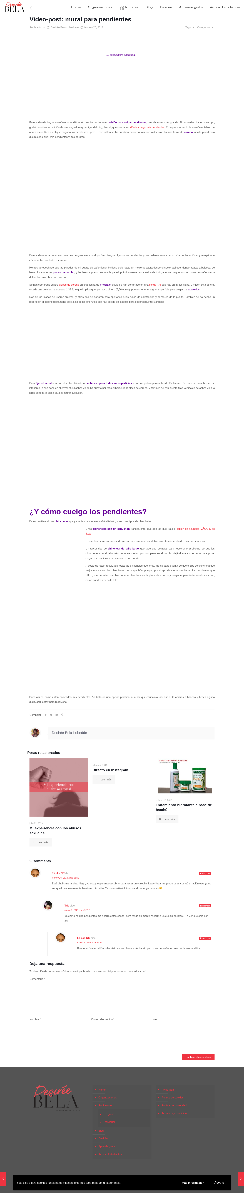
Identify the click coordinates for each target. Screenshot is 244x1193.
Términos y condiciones (176, 1113)
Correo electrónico (102, 1019)
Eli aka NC (58, 873)
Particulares (105, 1105)
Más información (193, 1182)
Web (155, 1019)
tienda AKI (154, 284)
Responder (205, 873)
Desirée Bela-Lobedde (63, 27)
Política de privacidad (174, 1105)
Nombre (35, 1019)
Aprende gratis (106, 1146)
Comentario (37, 978)
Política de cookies (173, 1097)
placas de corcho (69, 284)
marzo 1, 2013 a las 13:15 (89, 942)
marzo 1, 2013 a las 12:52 (77, 910)
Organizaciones (107, 1097)
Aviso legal (168, 1089)
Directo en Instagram (110, 770)
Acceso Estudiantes (110, 1154)
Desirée (103, 1138)
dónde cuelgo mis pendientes (147, 127)
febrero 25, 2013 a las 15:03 (65, 878)
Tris (66, 905)
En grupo (109, 1114)
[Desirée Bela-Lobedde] (15, 7)
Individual (109, 1121)
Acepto (219, 1182)
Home (102, 1089)
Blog (101, 1130)
